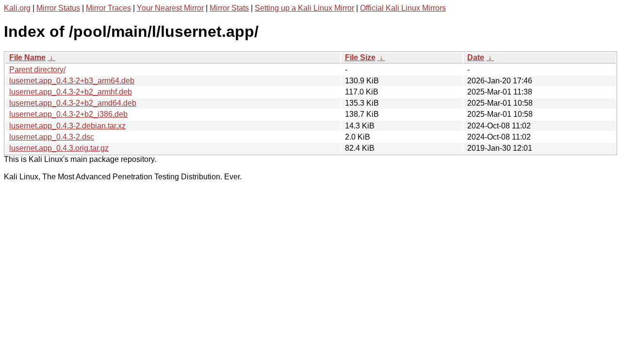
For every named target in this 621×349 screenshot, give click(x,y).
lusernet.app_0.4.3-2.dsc (51, 137)
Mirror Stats (229, 8)
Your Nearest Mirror (170, 8)
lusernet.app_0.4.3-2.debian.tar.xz (67, 126)
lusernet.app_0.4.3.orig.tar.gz (59, 148)
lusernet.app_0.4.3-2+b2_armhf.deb (70, 92)
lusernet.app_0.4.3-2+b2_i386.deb (68, 114)
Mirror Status (58, 8)
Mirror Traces (108, 8)
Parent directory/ (37, 69)
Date (475, 57)
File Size (360, 57)
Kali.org (17, 8)
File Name (27, 57)
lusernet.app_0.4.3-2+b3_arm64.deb (71, 81)
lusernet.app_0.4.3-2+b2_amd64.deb (72, 103)
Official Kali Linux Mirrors (403, 8)
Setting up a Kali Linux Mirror (304, 8)
